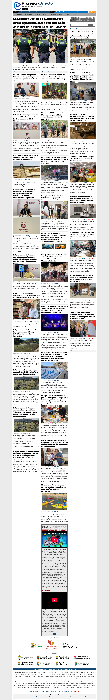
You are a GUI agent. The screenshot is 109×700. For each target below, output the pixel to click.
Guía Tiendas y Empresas (64, 690)
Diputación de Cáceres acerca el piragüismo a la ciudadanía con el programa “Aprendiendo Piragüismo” (53, 488)
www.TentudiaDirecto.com (87, 696)
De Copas (45, 14)
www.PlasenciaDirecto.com (74, 696)
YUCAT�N (46, 590)
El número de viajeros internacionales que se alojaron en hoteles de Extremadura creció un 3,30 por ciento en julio (82, 117)
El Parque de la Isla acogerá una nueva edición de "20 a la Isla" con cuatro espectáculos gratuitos (25, 372)
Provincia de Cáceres (34, 12)
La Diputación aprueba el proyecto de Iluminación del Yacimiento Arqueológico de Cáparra (25, 157)
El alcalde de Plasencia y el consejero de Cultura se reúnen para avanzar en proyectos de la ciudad (26, 295)
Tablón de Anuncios (34, 691)
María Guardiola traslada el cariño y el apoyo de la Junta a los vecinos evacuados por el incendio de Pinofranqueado (82, 315)
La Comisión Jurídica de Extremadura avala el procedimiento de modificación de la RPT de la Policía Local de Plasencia (40, 23)
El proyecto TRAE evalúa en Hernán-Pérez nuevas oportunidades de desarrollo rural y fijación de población (54, 116)
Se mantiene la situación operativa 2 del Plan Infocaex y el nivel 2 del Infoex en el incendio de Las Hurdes (82, 236)
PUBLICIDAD (76, 691)
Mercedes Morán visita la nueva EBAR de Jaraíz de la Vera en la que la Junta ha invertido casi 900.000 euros (81, 278)
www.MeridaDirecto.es (61, 696)
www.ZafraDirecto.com (54, 698)
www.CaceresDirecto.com (49, 696)
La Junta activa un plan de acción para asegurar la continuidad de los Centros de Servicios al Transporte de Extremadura (82, 35)
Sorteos (79, 12)
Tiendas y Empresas (56, 14)
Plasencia (23, 12)
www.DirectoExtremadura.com (22, 696)
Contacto (48, 691)
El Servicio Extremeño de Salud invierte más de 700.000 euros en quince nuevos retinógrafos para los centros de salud (82, 199)
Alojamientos (18, 14)
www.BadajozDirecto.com (36, 696)
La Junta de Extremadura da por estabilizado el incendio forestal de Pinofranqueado (82, 159)
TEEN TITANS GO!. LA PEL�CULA (54, 530)
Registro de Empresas (67, 691)
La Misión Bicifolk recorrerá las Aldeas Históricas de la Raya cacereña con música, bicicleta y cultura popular (53, 78)
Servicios (66, 14)
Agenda (58, 12)
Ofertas (73, 12)
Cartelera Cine (53, 690)
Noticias (36, 690)
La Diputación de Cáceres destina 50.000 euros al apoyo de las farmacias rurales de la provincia (53, 198)
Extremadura (46, 12)
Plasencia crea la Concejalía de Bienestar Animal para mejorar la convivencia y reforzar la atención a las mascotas (26, 78)
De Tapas (37, 14)
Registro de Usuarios (56, 691)
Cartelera (65, 12)
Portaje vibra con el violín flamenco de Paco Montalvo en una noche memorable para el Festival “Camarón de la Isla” (54, 258)
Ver (54, 633)
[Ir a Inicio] (17, 9)
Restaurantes (28, 14)
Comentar (90, 57)
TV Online (92, 12)
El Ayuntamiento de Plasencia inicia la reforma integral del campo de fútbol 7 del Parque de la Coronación (26, 333)
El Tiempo (42, 691)
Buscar (90, 25)
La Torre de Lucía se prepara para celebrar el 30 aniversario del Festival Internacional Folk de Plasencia (25, 118)
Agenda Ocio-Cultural (44, 690)
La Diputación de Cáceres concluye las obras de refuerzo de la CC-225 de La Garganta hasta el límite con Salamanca (54, 160)
